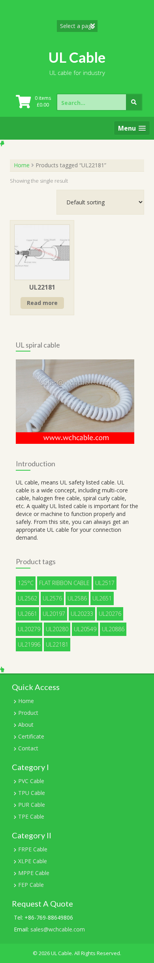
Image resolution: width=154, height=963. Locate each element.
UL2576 (52, 598)
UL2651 (102, 598)
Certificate (31, 736)
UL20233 (82, 613)
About (26, 724)
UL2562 (27, 598)
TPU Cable (31, 793)
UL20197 (54, 613)
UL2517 (105, 583)
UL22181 (57, 644)
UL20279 (29, 629)
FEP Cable (31, 884)
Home (22, 165)
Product (28, 712)
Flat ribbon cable (64, 583)
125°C (26, 583)
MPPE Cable (33, 873)
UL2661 (27, 613)
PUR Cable (31, 804)
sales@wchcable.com (57, 929)
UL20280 (57, 629)
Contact (28, 748)
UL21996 (29, 644)
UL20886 (113, 629)
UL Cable (77, 57)
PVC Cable (31, 781)
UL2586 (77, 598)
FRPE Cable (32, 849)
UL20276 (110, 613)
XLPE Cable (32, 861)
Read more (42, 303)
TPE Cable (31, 816)
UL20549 (85, 629)
